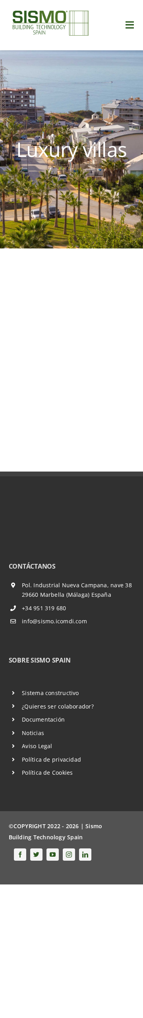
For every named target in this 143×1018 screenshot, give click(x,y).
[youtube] (52, 854)
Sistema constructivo (50, 693)
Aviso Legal (37, 746)
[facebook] (20, 854)
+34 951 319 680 (44, 608)
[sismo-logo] (50, 11)
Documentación (43, 719)
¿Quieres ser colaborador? (58, 706)
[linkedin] (85, 854)
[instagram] (69, 854)
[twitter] (36, 854)
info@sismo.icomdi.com (54, 621)
